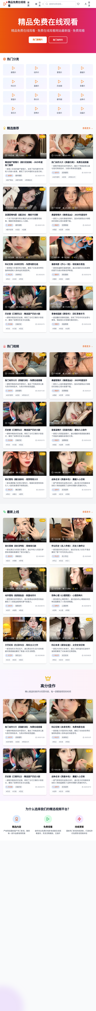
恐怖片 (56, 606)
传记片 (56, 556)
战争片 (56, 490)
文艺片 (10, 655)
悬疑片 (56, 225)
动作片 (56, 173)
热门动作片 (58, 39)
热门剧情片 (38, 39)
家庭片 (56, 440)
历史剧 (10, 324)
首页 (28, 4)
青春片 (56, 324)
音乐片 (10, 556)
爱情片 (10, 225)
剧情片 (10, 176)
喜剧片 (56, 275)
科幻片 (10, 275)
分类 (40, 4)
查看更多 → (87, 128)
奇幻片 (10, 490)
